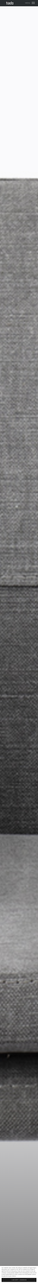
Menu (28, 3)
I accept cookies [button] (19, 1280)
